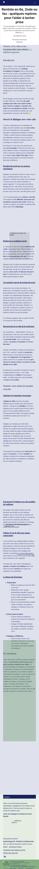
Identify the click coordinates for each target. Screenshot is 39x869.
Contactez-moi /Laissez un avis (14, 850)
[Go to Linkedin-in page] (4, 857)
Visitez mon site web (10, 853)
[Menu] (34, 3)
